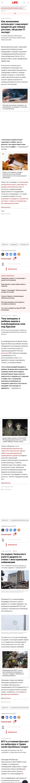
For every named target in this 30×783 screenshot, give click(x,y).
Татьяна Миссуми (7, 489)
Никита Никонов (7, 702)
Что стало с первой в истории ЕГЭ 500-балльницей (13, 309)
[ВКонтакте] (14, 254)
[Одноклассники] (18, 254)
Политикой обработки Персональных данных (11, 8)
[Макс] (6, 254)
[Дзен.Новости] (2, 254)
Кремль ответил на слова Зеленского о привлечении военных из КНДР (13, 760)
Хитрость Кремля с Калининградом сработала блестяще (12, 297)
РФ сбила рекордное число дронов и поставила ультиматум (12, 303)
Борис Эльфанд (6, 213)
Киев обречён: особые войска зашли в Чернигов (13, 285)
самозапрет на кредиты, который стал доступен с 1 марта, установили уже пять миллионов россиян (14, 201)
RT (22, 56)
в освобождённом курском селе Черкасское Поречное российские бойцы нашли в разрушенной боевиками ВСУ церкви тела (13, 450)
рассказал (5, 353)
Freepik (2, 211)
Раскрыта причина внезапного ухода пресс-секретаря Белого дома (13, 748)
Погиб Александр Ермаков (9, 771)
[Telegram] (10, 254)
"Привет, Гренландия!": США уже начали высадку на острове (13, 291)
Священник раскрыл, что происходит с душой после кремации (13, 279)
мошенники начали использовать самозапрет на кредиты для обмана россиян (14, 184)
